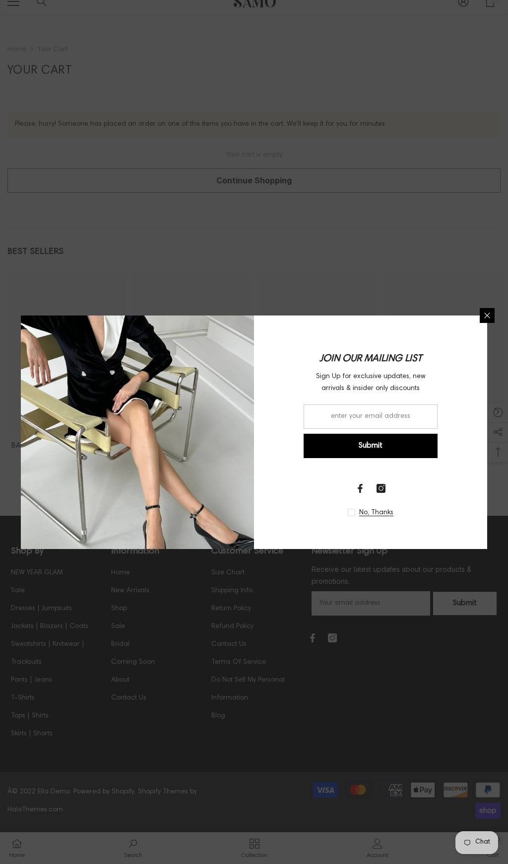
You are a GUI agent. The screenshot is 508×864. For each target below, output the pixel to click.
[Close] (487, 315)
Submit (370, 446)
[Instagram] (381, 488)
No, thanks (376, 512)
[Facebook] (360, 488)
